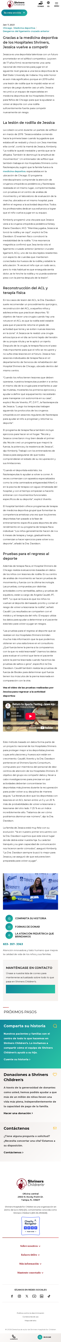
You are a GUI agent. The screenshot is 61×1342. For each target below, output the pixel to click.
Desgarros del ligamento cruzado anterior (26, 31)
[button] (48, 4)
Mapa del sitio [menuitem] (30, 1320)
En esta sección (12, 12)
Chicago (7, 28)
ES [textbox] (48, 6)
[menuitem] (30, 1245)
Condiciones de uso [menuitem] (30, 1317)
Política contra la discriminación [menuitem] (30, 1313)
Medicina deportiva (24, 28)
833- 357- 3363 (13, 944)
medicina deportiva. (14, 171)
